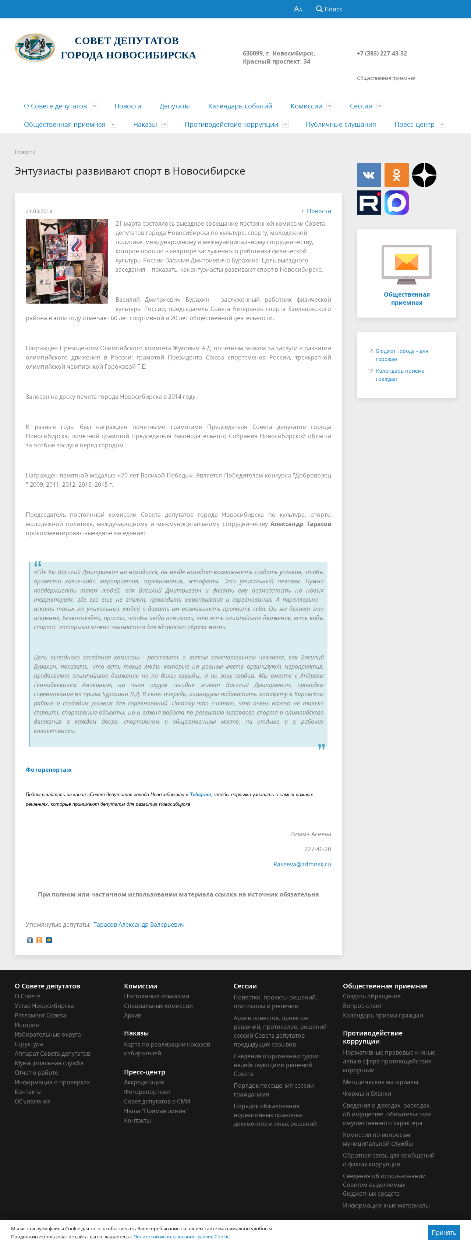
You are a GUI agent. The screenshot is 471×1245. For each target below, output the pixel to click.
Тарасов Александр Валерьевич (139, 924)
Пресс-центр (414, 124)
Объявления (33, 1101)
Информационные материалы (386, 1205)
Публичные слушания (341, 124)
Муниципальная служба (49, 1063)
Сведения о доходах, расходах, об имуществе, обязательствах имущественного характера (387, 1114)
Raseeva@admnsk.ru (302, 864)
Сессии (361, 105)
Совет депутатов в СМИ (157, 1101)
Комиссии (306, 105)
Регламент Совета (40, 1015)
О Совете (27, 996)
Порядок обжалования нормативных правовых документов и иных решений (275, 1115)
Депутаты (175, 105)
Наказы (145, 124)
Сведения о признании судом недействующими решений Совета (276, 1065)
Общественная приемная (65, 124)
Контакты (28, 1092)
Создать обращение (372, 996)
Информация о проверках (52, 1082)
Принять (444, 1232)
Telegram (200, 794)
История (27, 1025)
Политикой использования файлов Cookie (182, 1236)
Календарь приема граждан (383, 1015)
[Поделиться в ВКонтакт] (30, 939)
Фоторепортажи (147, 1092)
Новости (127, 105)
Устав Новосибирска (44, 1006)
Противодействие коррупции (231, 124)
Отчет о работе (36, 1073)
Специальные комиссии (158, 1006)
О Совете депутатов (55, 105)
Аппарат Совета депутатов (52, 1053)
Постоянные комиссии (156, 996)
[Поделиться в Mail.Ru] (49, 939)
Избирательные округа (48, 1034)
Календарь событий (240, 105)
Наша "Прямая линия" (156, 1111)
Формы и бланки (367, 1094)
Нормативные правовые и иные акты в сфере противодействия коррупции (389, 1061)
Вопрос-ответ (362, 1006)
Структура (29, 1044)
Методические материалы (380, 1082)
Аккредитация (144, 1082)
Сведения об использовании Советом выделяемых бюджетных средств (384, 1185)
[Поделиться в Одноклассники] (39, 939)
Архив (132, 1015)
